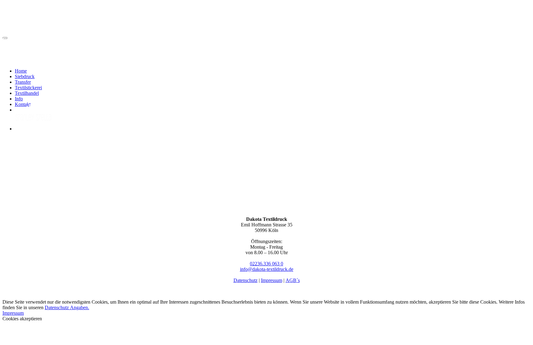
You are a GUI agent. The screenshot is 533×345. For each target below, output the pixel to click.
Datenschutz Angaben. (67, 307)
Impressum (271, 280)
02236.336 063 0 (266, 263)
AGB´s (293, 280)
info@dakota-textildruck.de (266, 269)
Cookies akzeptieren (22, 318)
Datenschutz (245, 280)
